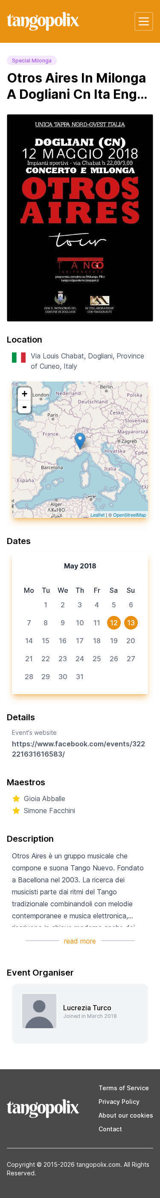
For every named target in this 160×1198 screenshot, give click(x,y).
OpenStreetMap (129, 514)
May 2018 (80, 566)
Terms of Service (124, 1088)
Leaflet (97, 514)
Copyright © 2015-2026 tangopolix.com (63, 1164)
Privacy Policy (119, 1101)
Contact (110, 1129)
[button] (143, 21)
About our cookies (126, 1115)
